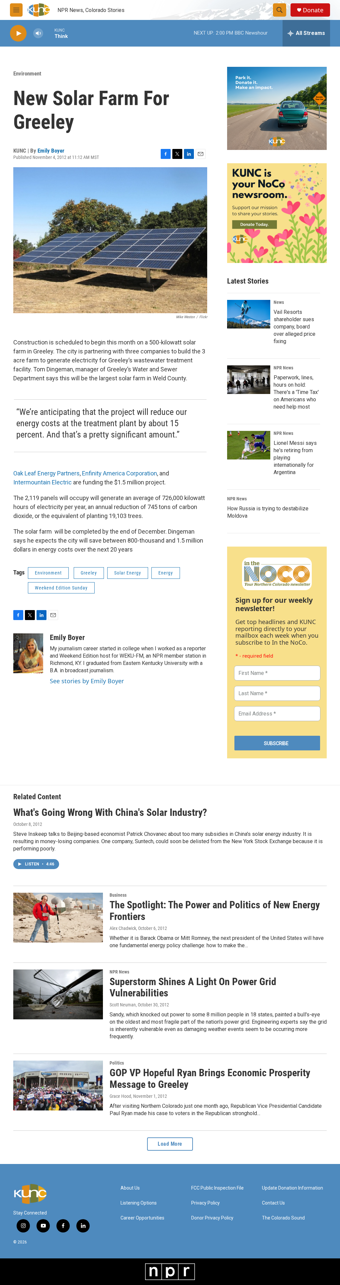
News (279, 302)
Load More (170, 1144)
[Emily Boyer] (28, 653)
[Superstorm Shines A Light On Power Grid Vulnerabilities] (58, 994)
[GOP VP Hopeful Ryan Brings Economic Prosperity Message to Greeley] (58, 1085)
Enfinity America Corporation (119, 473)
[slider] (49, 33)
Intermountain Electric (42, 482)
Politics (117, 1063)
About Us (130, 1188)
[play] (18, 33)
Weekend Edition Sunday (61, 587)
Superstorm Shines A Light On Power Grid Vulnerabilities (193, 987)
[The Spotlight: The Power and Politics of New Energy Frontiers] (58, 918)
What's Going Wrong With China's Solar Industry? (110, 812)
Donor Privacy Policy (212, 1218)
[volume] (38, 33)
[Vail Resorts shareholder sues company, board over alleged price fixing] (248, 314)
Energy (165, 573)
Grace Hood (120, 1096)
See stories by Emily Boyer (87, 681)
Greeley (89, 573)
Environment (27, 73)
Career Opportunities (142, 1218)
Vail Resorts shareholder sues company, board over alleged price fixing (294, 326)
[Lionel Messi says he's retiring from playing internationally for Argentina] (248, 445)
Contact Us (273, 1203)
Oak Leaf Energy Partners (46, 473)
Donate (313, 10)
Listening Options (139, 1203)
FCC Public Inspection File (217, 1188)
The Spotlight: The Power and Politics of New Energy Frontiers (215, 910)
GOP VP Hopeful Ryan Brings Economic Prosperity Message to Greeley (210, 1078)
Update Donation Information (292, 1188)
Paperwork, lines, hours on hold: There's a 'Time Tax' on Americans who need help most (296, 392)
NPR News (283, 367)
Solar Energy (127, 573)
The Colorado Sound (283, 1218)
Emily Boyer (51, 150)
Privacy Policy (205, 1203)
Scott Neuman (123, 1004)
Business (118, 895)
